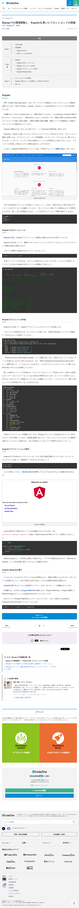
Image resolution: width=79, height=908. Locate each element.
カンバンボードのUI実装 (23, 78)
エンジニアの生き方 (45, 8)
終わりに (18, 84)
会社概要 (11, 887)
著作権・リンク (13, 879)
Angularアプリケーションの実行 (27, 69)
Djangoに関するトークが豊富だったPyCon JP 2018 (32, 81)
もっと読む (7, 669)
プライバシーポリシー (15, 893)
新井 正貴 (33, 692)
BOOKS (66, 843)
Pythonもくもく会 (68, 687)
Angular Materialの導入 (24, 72)
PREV (6, 626)
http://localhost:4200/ (30, 472)
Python (56, 8)
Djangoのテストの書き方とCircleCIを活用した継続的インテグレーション (29, 664)
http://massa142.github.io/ (54, 689)
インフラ (33, 8)
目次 (39, 38)
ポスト (65, 649)
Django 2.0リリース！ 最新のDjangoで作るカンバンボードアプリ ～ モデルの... (31, 667)
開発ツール (65, 8)
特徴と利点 (60, 149)
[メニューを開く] (3, 3)
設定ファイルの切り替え (25, 53)
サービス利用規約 (13, 890)
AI (9, 8)
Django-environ (22, 50)
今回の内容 (18, 44)
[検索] (3, 8)
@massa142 (17, 692)
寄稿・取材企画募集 (20, 834)
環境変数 (18, 47)
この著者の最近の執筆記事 (22, 697)
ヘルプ (10, 876)
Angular (17, 60)
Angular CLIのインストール (25, 63)
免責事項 (11, 885)
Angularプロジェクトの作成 (26, 66)
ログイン (40, 796)
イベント (46, 843)
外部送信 (11, 896)
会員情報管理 (12, 882)
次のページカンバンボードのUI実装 (39, 616)
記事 (24, 843)
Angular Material (28, 590)
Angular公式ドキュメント (13, 585)
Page (7, 49)
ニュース (5, 843)
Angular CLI (8, 237)
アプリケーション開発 (20, 8)
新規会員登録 (40, 790)
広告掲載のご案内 (59, 834)
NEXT (72, 626)
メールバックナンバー (41, 785)
